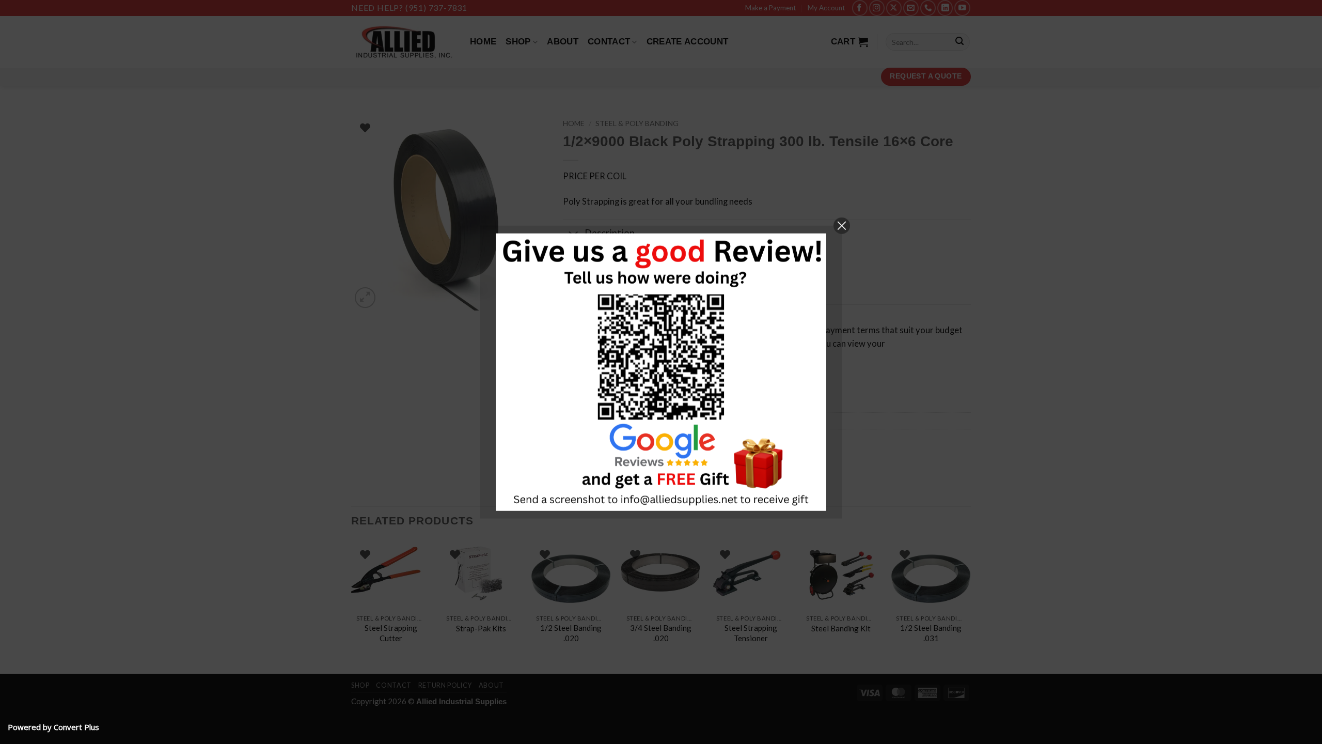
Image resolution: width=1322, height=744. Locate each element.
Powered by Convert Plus (53, 727)
